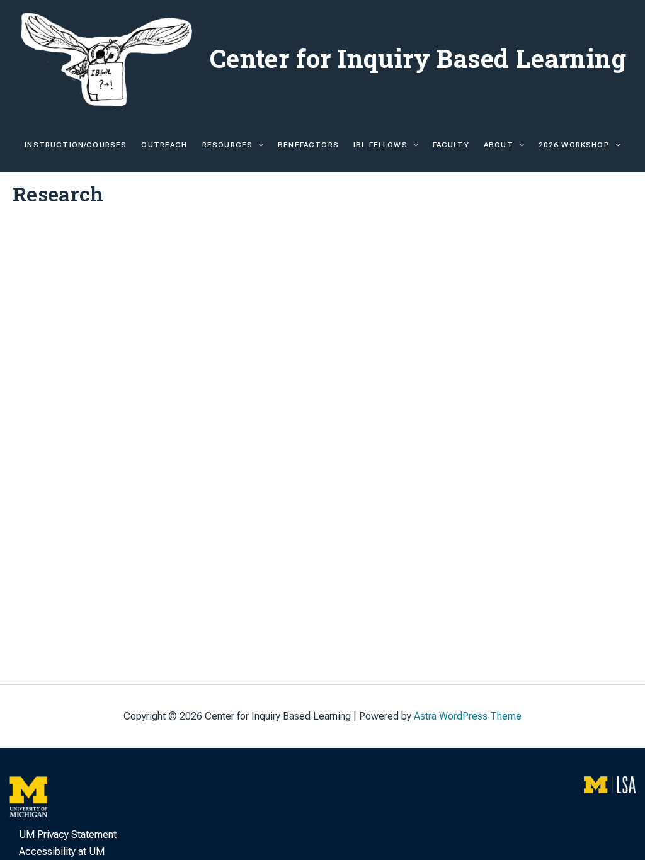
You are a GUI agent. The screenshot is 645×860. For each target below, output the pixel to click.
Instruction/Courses (76, 144)
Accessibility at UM (62, 851)
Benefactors (308, 144)
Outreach (164, 144)
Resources (227, 144)
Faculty (451, 144)
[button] (258, 145)
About (498, 144)
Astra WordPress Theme (468, 716)
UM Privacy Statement (68, 834)
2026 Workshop (574, 144)
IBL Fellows (380, 144)
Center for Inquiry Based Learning (418, 58)
